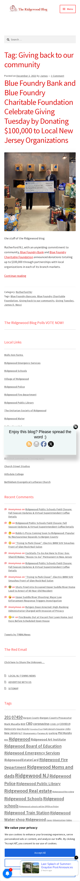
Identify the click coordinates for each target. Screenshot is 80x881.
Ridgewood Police (14, 386)
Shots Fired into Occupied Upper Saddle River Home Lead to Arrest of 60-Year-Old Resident (41, 588)
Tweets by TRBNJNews (17, 634)
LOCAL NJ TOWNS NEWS (22, 675)
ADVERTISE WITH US (19, 682)
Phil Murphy (65, 733)
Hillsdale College (14, 474)
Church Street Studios (17, 466)
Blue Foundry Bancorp (23, 296)
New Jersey (11, 733)
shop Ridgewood (31, 819)
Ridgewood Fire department (20, 394)
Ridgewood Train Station (26, 812)
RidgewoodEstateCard (21, 760)
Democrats (10, 729)
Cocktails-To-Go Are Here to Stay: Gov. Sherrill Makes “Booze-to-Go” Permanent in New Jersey (40, 555)
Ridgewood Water (14, 418)
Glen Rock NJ (23, 729)
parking (53, 733)
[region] (40, 851)
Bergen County (31, 717)
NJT (20, 733)
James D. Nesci (13, 304)
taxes (49, 820)
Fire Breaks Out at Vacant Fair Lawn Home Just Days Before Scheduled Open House (40, 619)
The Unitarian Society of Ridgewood (25, 410)
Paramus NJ (42, 733)
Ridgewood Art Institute (48, 739)
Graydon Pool (36, 729)
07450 (17, 717)
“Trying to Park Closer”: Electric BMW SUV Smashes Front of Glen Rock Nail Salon (41, 544)
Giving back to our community (36, 300)
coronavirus (41, 724)
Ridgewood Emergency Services (22, 363)
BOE (23, 724)
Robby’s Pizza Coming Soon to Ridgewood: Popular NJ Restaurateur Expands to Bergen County (41, 534)
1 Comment (57, 75)
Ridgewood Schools (15, 370)
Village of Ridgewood (16, 379)
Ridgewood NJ (32, 775)
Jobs (68, 729)
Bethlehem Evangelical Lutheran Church (27, 482)
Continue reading (15, 276)
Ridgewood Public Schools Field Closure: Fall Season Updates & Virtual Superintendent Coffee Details (40, 513)
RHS (6, 739)
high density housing (54, 729)
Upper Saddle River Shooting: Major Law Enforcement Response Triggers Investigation (35, 598)
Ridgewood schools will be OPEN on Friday (39, 806)
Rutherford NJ (24, 292)
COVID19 (64, 724)
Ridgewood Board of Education (33, 746)
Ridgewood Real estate (28, 791)
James (44, 75)
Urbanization (59, 820)
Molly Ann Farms (14, 355)
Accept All (40, 852)
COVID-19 (54, 724)
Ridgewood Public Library (19, 402)
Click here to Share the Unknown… (24, 662)
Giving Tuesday (64, 300)
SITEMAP (13, 688)
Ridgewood (19, 739)
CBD (29, 723)
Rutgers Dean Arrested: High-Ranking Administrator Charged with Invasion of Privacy (38, 608)
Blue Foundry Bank (32, 252)
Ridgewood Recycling (63, 791)
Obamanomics (30, 733)
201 (7, 717)
